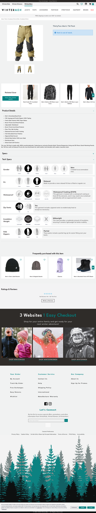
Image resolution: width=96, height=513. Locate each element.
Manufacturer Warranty (48, 396)
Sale (92, 10)
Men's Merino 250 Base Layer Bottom (69, 102)
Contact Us (42, 379)
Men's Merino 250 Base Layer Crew (50, 102)
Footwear (54, 10)
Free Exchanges (16, 387)
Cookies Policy (25, 434)
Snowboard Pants (24, 19)
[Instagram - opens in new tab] (50, 404)
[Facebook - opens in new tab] (45, 404)
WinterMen (28, 4)
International (43, 392)
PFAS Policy (72, 434)
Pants (34, 10)
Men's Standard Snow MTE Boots (83, 276)
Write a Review (48, 300)
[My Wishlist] (82, 4)
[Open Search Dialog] (77, 4)
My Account (15, 379)
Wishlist (13, 396)
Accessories (43, 10)
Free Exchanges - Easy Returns (48, 1)
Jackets (27, 10)
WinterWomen (17, 4)
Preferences (74, 507)
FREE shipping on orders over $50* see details (48, 15)
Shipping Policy (44, 387)
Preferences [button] (4, 509)
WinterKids (6, 4)
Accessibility (80, 434)
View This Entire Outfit (10, 98)
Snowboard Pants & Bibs (13, 19)
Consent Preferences (48, 431)
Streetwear (65, 10)
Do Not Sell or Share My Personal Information (43, 434)
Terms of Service (62, 434)
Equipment (76, 10)
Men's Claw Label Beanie (12, 276)
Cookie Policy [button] (39, 507)
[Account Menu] (86, 4)
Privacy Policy (16, 434)
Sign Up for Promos (79, 383)
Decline (82, 507)
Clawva (60, 276)
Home (2, 19)
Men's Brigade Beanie (36, 276)
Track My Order (16, 383)
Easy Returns (15, 392)
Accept (90, 507)
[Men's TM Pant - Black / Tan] (19, 69)
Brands (85, 10)
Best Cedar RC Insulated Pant (30, 102)
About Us (75, 379)
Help (40, 383)
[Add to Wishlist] (20, 259)
